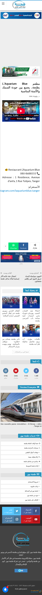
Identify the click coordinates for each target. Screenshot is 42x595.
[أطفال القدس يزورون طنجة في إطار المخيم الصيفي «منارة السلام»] (11, 302)
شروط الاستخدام (33, 482)
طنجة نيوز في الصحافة (31, 491)
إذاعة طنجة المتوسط (32, 466)
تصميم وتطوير (23, 588)
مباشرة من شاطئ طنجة (31, 461)
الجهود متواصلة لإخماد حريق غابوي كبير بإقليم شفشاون (33, 278)
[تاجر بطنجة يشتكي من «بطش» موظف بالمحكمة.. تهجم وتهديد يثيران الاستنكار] (11, 330)
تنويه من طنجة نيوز (32, 495)
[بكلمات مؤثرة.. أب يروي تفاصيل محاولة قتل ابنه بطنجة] (31, 330)
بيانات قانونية (34, 486)
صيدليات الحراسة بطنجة (31, 448)
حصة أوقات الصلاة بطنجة (31, 443)
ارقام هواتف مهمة (33, 457)
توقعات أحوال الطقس (31, 452)
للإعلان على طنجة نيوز (31, 500)
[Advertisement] (21, 41)
